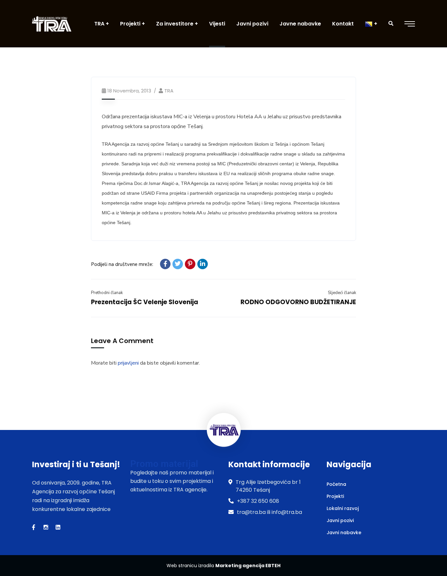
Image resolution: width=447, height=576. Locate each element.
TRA (168, 90)
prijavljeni (128, 363)
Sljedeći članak (342, 293)
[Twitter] (177, 264)
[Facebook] (165, 264)
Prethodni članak (107, 293)
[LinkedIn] (202, 264)
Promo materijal (164, 463)
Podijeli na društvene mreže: (122, 264)
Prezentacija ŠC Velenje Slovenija (144, 302)
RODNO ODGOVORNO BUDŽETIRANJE (298, 302)
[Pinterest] (190, 264)
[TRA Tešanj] (51, 23)
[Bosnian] (371, 23)
